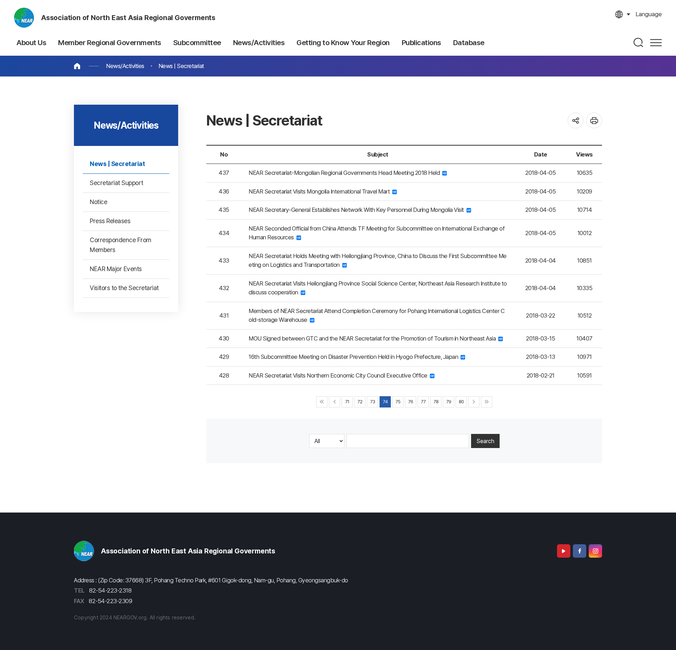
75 (398, 401)
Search (485, 441)
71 (347, 401)
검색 (639, 42)
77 (423, 401)
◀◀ (321, 401)
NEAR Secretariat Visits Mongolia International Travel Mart (320, 191)
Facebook (579, 551)
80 (461, 401)
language (649, 14)
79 (448, 401)
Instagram (595, 551)
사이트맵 (656, 42)
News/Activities (125, 65)
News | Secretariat (181, 65)
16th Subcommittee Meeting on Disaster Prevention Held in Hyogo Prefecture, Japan (355, 356)
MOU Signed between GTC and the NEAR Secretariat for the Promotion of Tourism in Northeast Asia (373, 338)
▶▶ (486, 401)
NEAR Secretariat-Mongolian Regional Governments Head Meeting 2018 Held (345, 172)
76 (410, 401)
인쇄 (594, 120)
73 (372, 401)
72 (360, 401)
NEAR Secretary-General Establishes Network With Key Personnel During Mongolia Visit (358, 209)
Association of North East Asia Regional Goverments (128, 17)
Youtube (563, 551)
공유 (575, 120)
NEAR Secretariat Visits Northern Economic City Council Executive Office (339, 375)
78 (436, 401)
